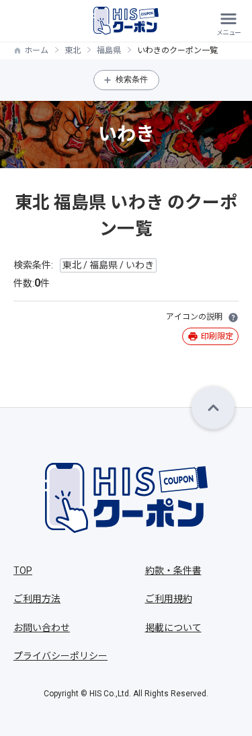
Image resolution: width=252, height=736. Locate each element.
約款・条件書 (173, 570)
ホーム (36, 50)
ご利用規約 (168, 598)
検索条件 (132, 79)
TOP (22, 570)
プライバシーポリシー (60, 656)
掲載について (173, 627)
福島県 (109, 50)
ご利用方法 (36, 598)
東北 (73, 50)
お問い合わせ (41, 627)
